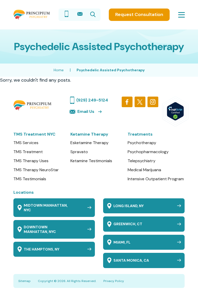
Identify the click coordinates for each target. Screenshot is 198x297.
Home (59, 70)
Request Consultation (139, 14)
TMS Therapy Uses (30, 160)
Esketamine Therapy (89, 142)
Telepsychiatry (141, 160)
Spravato (79, 151)
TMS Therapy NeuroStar (36, 170)
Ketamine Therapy (89, 134)
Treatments (140, 134)
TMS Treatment (28, 151)
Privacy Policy (113, 281)
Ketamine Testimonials (91, 160)
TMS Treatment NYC (34, 134)
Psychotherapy (142, 142)
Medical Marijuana (144, 170)
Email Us (85, 111)
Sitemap (24, 281)
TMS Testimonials (29, 179)
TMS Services (25, 142)
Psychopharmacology (148, 151)
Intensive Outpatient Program (156, 179)
